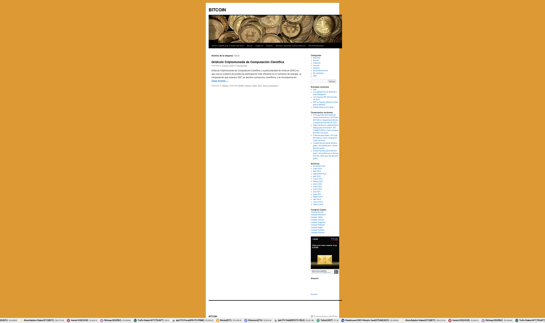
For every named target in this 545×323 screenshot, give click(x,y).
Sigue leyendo (220, 80)
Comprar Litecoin (317, 220)
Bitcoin (250, 45)
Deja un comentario (270, 85)
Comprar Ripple (317, 228)
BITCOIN (217, 10)
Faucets (316, 66)
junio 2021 (317, 194)
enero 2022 (317, 189)
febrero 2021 (318, 197)
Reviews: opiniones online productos (291, 45)
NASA (254, 85)
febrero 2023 (318, 181)
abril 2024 (317, 171)
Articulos (316, 58)
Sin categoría (318, 73)
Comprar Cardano (318, 230)
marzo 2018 (318, 202)
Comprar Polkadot (318, 225)
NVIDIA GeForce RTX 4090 (323, 107)
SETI (260, 85)
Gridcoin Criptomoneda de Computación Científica (247, 62)
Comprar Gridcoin (317, 233)
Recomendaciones (316, 45)
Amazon (314, 294)
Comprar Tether (317, 217)
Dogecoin (259, 45)
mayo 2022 (317, 187)
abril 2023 (317, 176)
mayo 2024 (317, 169)
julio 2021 (317, 192)
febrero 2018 (318, 204)
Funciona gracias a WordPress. (326, 316)
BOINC (241, 85)
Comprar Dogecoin (318, 222)
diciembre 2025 (319, 166)
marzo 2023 (318, 179)
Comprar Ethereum (318, 215)
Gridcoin (269, 45)
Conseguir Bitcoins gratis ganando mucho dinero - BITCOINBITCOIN (325, 117)
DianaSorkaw (242, 65)
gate (315, 89)
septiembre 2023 (319, 174)
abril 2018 (317, 199)
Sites (315, 76)
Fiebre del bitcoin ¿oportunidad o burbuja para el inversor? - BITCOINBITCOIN (325, 127)
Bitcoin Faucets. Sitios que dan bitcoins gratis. (325, 155)
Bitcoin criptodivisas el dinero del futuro (228, 45)
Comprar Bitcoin (317, 212)
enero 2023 (317, 184)
